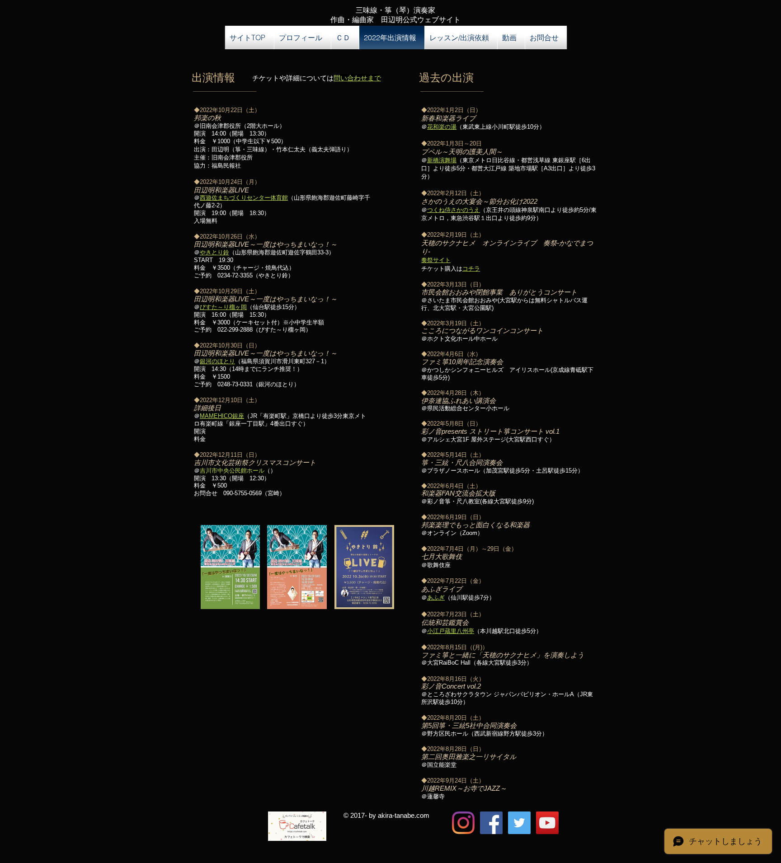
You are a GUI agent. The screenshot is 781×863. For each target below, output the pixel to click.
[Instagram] (463, 822)
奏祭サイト (436, 260)
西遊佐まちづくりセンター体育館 (244, 197)
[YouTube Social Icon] (547, 822)
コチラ (471, 268)
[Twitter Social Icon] (519, 822)
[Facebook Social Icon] (491, 822)
